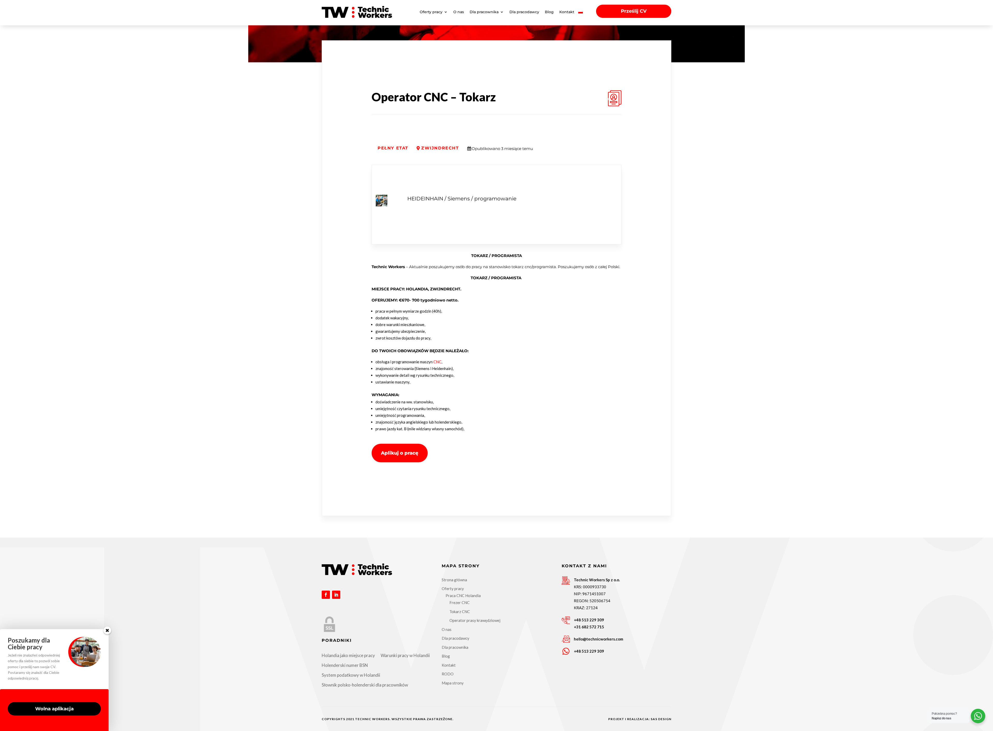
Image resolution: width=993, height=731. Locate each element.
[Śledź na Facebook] (326, 595)
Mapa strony (453, 683)
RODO (448, 674)
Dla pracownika (484, 12)
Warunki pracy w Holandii (405, 655)
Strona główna (454, 579)
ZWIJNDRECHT (440, 148)
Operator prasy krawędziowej (474, 620)
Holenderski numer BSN (345, 665)
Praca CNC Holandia (463, 595)
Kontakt (566, 12)
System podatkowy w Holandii (351, 675)
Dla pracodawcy (524, 12)
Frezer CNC (459, 602)
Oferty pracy (431, 12)
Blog (549, 12)
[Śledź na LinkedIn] (336, 595)
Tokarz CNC (459, 611)
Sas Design (661, 719)
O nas (458, 12)
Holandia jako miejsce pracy (348, 655)
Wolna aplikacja (54, 709)
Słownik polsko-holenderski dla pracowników (365, 685)
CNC (437, 361)
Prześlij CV (633, 11)
